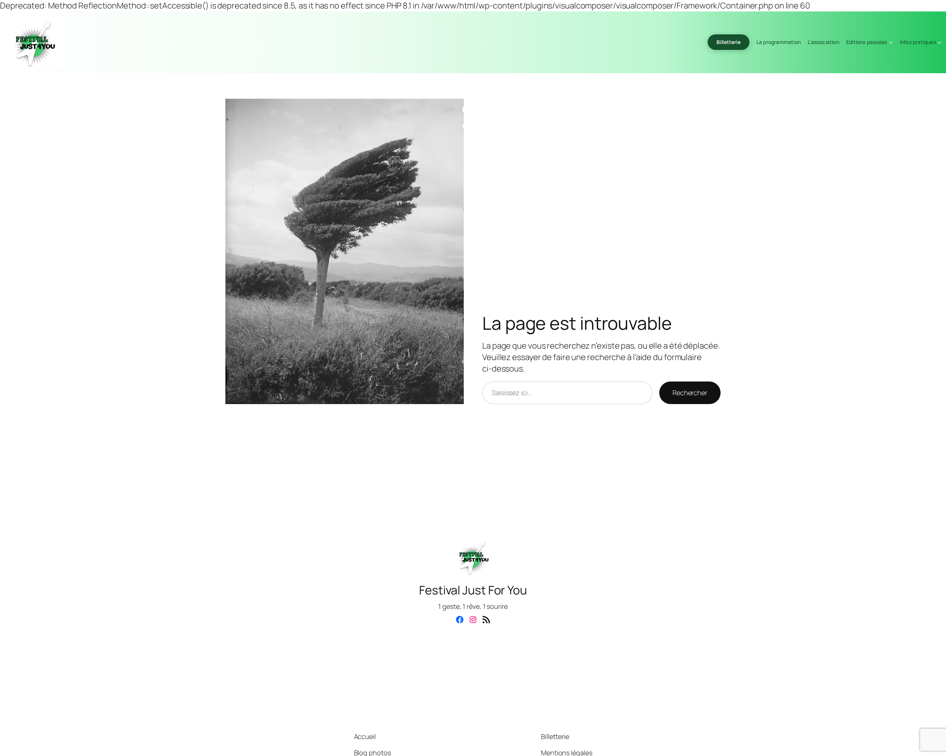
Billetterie (729, 41)
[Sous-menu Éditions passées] (891, 42)
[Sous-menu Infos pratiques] (940, 42)
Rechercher (690, 392)
